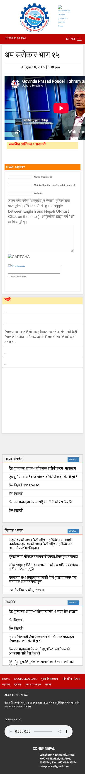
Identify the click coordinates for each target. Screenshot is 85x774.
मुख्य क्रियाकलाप (49, 679)
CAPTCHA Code (17, 276)
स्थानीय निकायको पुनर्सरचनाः (26, 590)
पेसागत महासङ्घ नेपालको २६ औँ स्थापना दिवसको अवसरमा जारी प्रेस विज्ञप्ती (39, 651)
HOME (6, 679)
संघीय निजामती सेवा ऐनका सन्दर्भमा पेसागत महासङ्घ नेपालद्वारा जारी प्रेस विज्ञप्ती (41, 639)
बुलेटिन (17, 684)
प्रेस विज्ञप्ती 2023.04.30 (24, 485)
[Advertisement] (36, 404)
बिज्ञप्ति (10, 602)
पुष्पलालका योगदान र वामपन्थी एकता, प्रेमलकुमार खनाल (43, 557)
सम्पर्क (48, 684)
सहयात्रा (6, 684)
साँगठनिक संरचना (71, 679)
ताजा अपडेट (14, 459)
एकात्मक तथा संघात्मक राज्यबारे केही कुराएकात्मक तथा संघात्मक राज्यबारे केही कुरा (43, 580)
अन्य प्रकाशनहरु (33, 684)
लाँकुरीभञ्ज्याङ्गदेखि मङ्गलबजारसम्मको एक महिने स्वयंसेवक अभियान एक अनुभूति (43, 567)
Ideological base (25, 679)
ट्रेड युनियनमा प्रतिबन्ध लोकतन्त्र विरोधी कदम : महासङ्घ (42, 468)
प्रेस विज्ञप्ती (16, 494)
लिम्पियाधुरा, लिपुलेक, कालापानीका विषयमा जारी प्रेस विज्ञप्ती (41, 664)
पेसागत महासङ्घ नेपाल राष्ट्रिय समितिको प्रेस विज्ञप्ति (40, 502)
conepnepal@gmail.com (54, 766)
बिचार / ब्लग (14, 530)
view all (73, 459)
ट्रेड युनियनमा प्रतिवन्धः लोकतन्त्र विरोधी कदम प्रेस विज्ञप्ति (43, 477)
